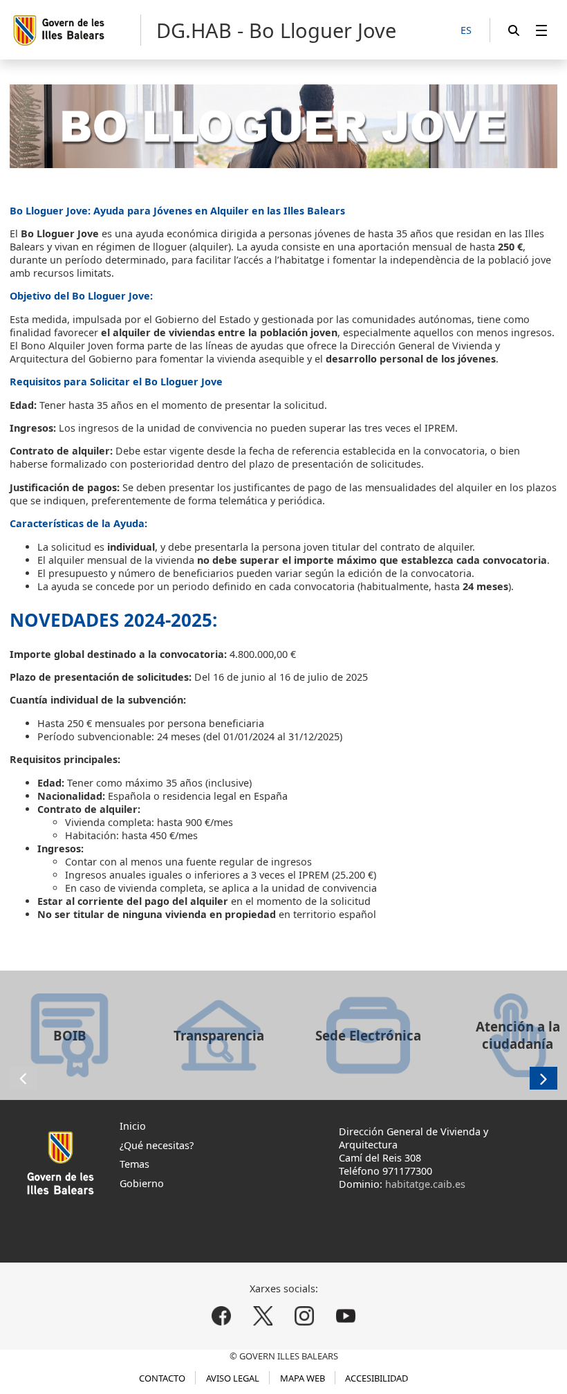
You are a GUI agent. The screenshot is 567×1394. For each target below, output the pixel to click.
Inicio (133, 1125)
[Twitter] (263, 1316)
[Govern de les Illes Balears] (76, 30)
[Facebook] (221, 1316)
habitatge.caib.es (425, 1184)
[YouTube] (345, 1316)
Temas (134, 1164)
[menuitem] (541, 30)
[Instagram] (304, 1316)
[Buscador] (514, 30)
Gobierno (142, 1183)
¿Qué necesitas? (157, 1145)
